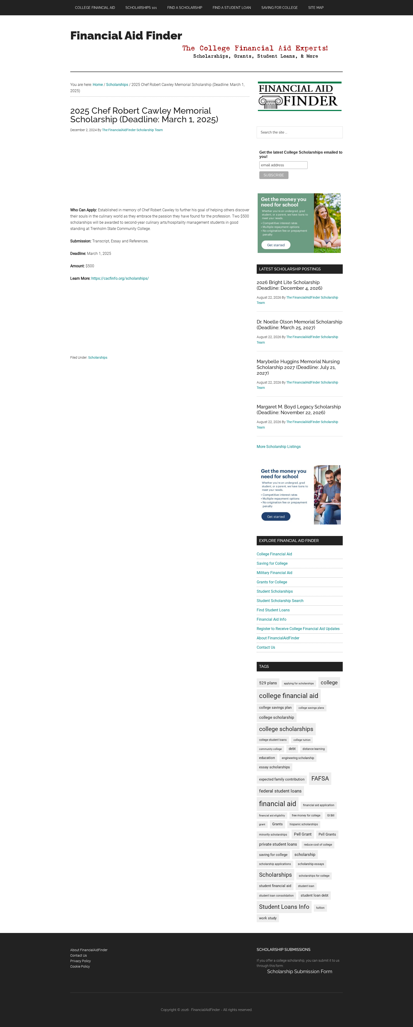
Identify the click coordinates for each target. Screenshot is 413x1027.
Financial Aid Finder (126, 35)
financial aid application (318, 805)
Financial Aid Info (271, 619)
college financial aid (288, 696)
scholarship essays (311, 864)
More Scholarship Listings (279, 446)
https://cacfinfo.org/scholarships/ (120, 278)
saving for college (273, 855)
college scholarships (286, 729)
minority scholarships (273, 834)
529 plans (268, 683)
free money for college (306, 815)
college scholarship (276, 717)
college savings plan (275, 708)
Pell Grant (303, 834)
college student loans (273, 740)
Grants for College (272, 582)
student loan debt (314, 895)
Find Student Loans (273, 610)
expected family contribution (281, 779)
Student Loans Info (284, 906)
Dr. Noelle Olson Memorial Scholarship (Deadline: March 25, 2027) (299, 324)
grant (262, 824)
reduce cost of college (318, 844)
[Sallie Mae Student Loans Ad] (299, 251)
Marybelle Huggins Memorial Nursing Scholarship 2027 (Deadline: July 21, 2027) (298, 367)
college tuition (301, 740)
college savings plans (311, 707)
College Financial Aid (274, 554)
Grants (277, 824)
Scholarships (97, 357)
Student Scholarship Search (280, 600)
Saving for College (272, 563)
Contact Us (266, 647)
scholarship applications (275, 864)
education (267, 758)
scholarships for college (314, 875)
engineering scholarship (298, 758)
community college (270, 749)
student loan (306, 886)
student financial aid (275, 886)
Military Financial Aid (274, 572)
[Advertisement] (160, 173)
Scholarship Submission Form (299, 971)
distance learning (314, 749)
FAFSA (320, 778)
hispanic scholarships (304, 824)
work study (268, 918)
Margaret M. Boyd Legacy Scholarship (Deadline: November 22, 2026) (299, 409)
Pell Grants (327, 834)
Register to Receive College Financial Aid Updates (298, 628)
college (329, 683)
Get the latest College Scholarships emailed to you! (300, 154)
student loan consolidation (276, 895)
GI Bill (330, 815)
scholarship (304, 854)
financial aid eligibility (272, 815)
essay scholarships (274, 767)
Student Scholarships (275, 591)
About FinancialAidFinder (278, 638)
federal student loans (280, 791)
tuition (320, 908)
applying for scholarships (299, 683)
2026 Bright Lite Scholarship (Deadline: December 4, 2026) (289, 285)
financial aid (277, 804)
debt (292, 749)
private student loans (278, 844)
